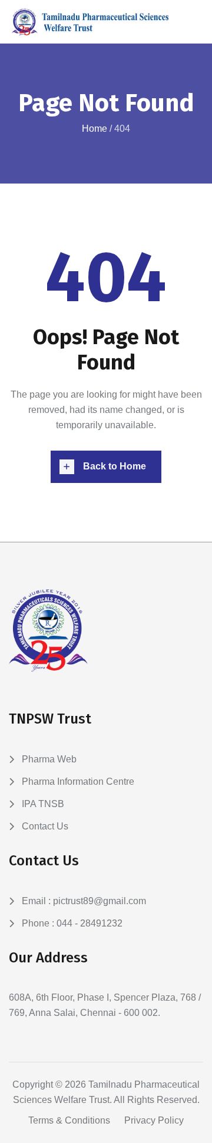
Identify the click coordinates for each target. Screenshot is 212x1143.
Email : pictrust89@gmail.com (84, 901)
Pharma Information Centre (78, 782)
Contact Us (45, 826)
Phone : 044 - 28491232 (72, 923)
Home (94, 129)
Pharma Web (49, 759)
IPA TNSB (43, 804)
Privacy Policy (154, 1120)
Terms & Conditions (69, 1120)
